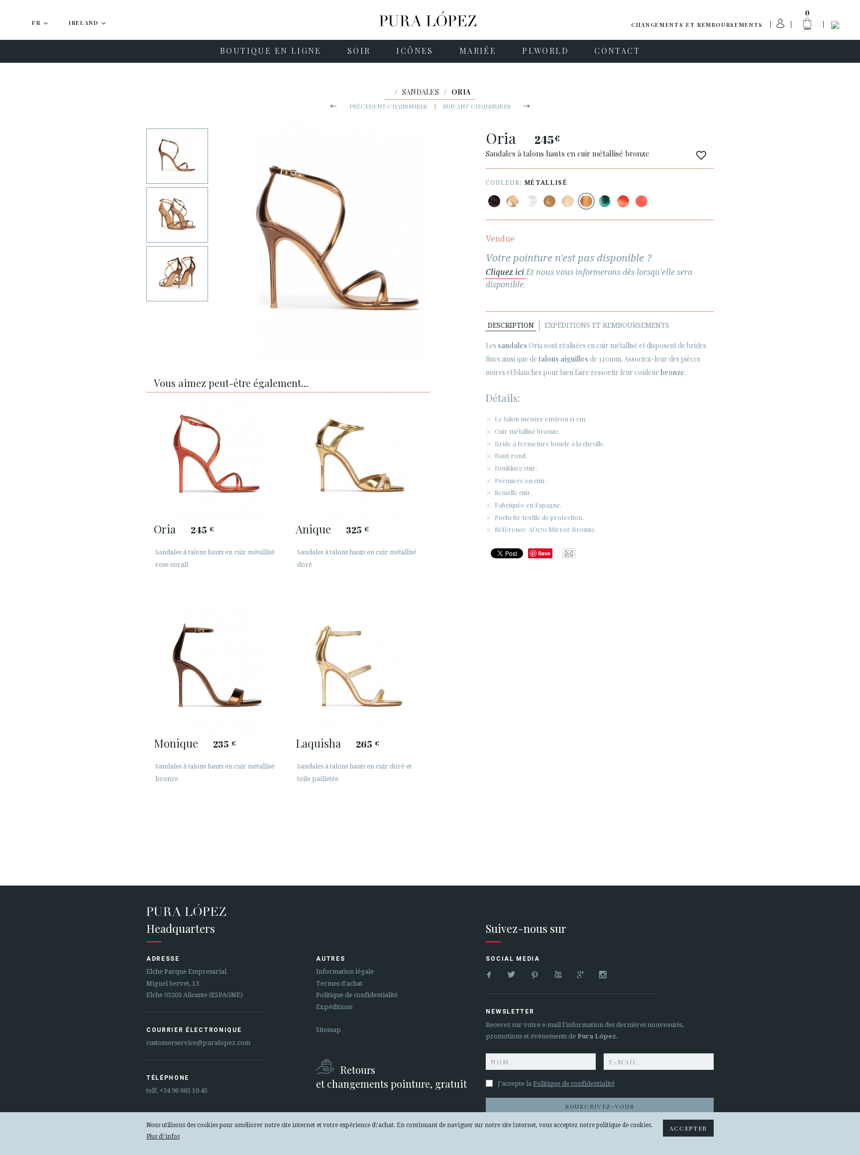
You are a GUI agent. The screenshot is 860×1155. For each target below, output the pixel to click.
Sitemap (328, 1029)
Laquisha (318, 743)
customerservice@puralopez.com (198, 1042)
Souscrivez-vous (599, 1106)
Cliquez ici (505, 272)
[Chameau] (549, 201)
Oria (165, 528)
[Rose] (641, 201)
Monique (176, 743)
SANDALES (420, 92)
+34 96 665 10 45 (184, 1090)
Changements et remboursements (697, 24)
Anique (313, 528)
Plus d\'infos (163, 1136)
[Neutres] (567, 201)
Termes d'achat (339, 983)
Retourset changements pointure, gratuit (391, 1076)
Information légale (345, 971)
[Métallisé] (512, 201)
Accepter (688, 1128)
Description (511, 325)
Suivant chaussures (477, 106)
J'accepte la (556, 1083)
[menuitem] (270, 51)
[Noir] (494, 201)
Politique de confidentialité (357, 995)
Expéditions (334, 1007)
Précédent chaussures (388, 106)
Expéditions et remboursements (606, 325)
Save (544, 553)
